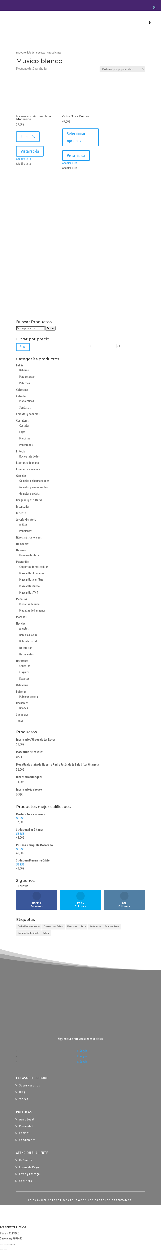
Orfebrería (22, 685)
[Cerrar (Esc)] (13, 1244)
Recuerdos (22, 703)
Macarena (72, 926)
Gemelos (21, 475)
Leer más (28, 136)
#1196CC (14, 1233)
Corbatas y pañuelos (28, 414)
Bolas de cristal (28, 641)
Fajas (22, 432)
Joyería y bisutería (26, 519)
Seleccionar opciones (76, 137)
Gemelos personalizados (33, 487)
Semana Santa (112, 926)
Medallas (21, 599)
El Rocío (20, 451)
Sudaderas (22, 714)
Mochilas (21, 617)
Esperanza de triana (27, 462)
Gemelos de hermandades (34, 480)
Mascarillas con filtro (31, 579)
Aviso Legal (26, 1119)
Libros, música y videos (29, 537)
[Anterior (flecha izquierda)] (1, 1249)
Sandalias (25, 407)
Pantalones (26, 445)
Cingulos (24, 672)
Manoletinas (26, 401)
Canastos (24, 666)
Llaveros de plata (29, 555)
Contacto (25, 1181)
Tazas (19, 721)
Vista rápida (30, 151)
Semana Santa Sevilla (28, 933)
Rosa (83, 926)
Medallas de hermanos (32, 610)
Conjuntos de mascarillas (33, 567)
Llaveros (21, 550)
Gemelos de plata (29, 493)
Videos (23, 1099)
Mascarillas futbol (29, 586)
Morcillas (24, 438)
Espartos (24, 678)
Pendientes (25, 531)
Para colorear (27, 376)
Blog (22, 1092)
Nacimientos (26, 654)
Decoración (25, 648)
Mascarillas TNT (28, 592)
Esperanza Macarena (28, 469)
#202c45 (17, 1238)
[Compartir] (9, 1244)
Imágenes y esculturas (29, 500)
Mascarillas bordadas (31, 573)
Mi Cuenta (26, 1160)
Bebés (19, 365)
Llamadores (23, 544)
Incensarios (23, 506)
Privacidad (26, 1126)
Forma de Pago (29, 1167)
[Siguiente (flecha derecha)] (5, 1249)
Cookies (24, 1133)
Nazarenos (22, 661)
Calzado (21, 396)
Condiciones (27, 1140)
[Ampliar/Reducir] (1, 1244)
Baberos (24, 370)
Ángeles (24, 628)
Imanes (23, 708)
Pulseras (21, 691)
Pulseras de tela (28, 696)
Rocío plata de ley (29, 456)
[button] (23, 159)
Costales (24, 425)
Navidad (21, 623)
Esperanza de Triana (54, 926)
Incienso (21, 513)
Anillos (23, 524)
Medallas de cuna (29, 604)
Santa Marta (95, 926)
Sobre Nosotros (29, 1085)
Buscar (50, 328)
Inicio (19, 52)
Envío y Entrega (29, 1174)
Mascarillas (23, 561)
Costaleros (22, 420)
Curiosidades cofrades (29, 926)
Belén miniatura (28, 635)
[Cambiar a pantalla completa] (5, 1244)
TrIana (46, 933)
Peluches (24, 383)
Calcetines (22, 389)
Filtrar (22, 346)
